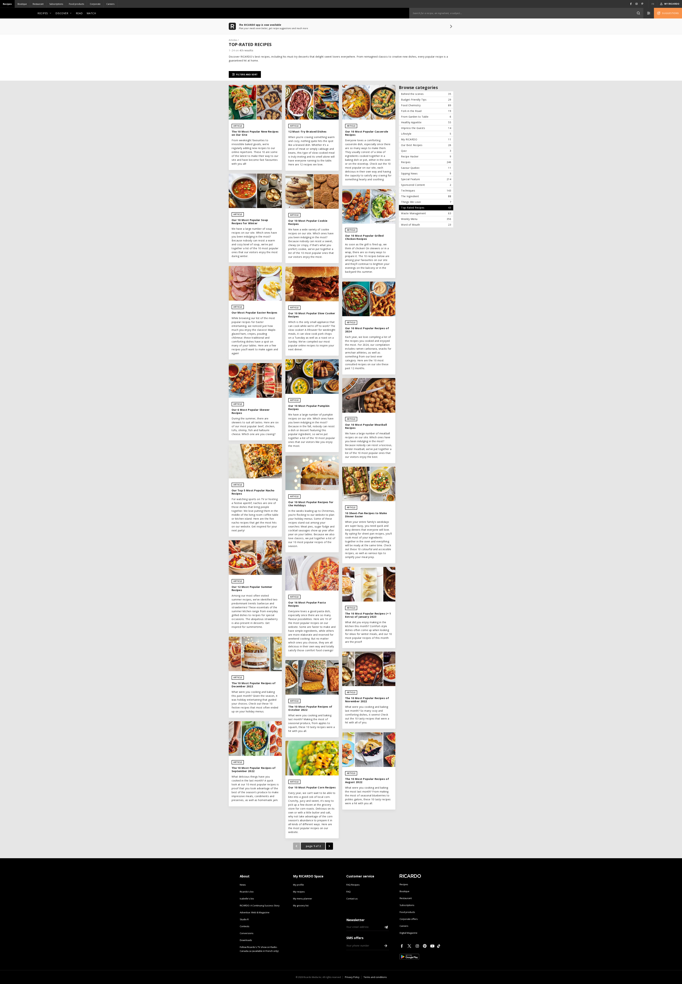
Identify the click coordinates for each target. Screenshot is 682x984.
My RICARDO (426, 139)
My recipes (299, 891)
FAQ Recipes (353, 884)
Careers (110, 4)
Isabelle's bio (247, 898)
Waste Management (426, 213)
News (243, 884)
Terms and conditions (375, 977)
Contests (244, 926)
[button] (638, 13)
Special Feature (426, 179)
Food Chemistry (426, 105)
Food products (76, 4)
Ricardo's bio (247, 891)
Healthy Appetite (426, 122)
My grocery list (300, 905)
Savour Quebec (426, 167)
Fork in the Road (426, 111)
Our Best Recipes (426, 145)
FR (653, 4)
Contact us (352, 898)
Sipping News (426, 173)
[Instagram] (418, 946)
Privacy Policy (352, 977)
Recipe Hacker (426, 156)
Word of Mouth (426, 224)
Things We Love (426, 202)
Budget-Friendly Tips (426, 99)
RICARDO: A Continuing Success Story (260, 905)
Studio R (244, 919)
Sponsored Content (426, 185)
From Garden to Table (426, 116)
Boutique (22, 4)
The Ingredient (426, 196)
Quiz (426, 150)
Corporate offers (409, 919)
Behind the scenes (426, 94)
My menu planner (302, 898)
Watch (91, 13)
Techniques (426, 190)
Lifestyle (426, 133)
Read (79, 13)
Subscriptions (56, 4)
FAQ (348, 891)
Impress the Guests (426, 128)
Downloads (246, 940)
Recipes (7, 4)
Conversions (246, 933)
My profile (298, 884)
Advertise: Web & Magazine (254, 912)
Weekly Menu (426, 219)
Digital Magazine (408, 932)
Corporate (95, 4)
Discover (61, 13)
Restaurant (38, 4)
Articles (233, 40)
